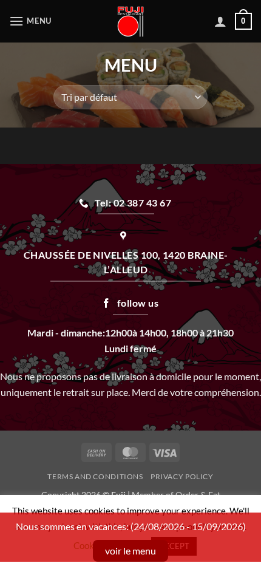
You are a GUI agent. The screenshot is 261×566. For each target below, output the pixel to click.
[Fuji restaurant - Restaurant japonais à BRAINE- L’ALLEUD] (131, 21)
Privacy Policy (182, 476)
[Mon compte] (220, 21)
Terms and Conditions (95, 476)
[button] (32, 21)
